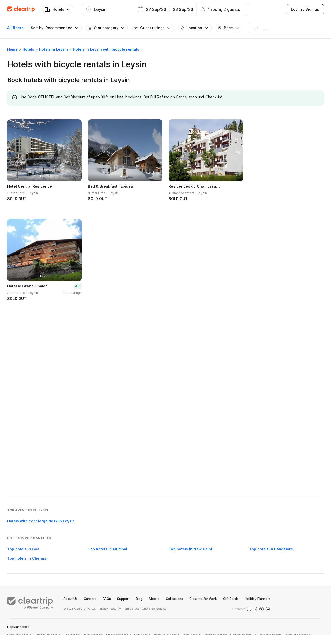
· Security (115, 608)
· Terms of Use (130, 608)
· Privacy (102, 608)
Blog (139, 599)
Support (123, 599)
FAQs (107, 599)
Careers (90, 599)
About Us (70, 599)
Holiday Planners (258, 599)
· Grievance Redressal (153, 608)
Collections (174, 599)
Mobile (154, 599)
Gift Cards (231, 599)
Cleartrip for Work (203, 599)
